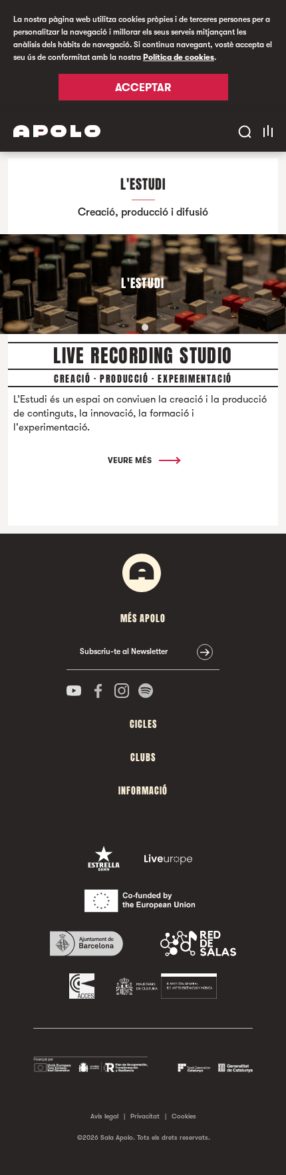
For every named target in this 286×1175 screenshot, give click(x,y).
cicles (143, 724)
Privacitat (145, 1116)
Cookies (184, 1116)
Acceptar (143, 88)
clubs (143, 757)
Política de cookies (178, 57)
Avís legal (104, 1116)
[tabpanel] (143, 284)
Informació (143, 791)
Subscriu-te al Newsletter (124, 651)
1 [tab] (145, 327)
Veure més (131, 460)
